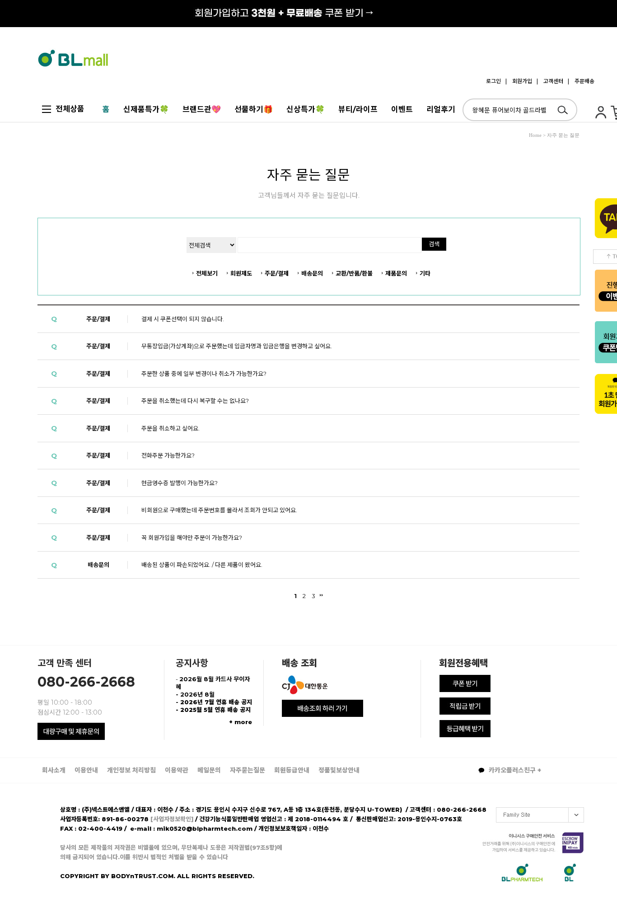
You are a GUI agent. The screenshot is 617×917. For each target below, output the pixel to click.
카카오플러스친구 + (514, 770)
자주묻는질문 (247, 770)
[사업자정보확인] (171, 819)
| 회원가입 (518, 81)
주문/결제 (277, 273)
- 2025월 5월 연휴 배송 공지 (213, 709)
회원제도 (241, 273)
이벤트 (402, 109)
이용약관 (176, 770)
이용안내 (86, 770)
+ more (240, 721)
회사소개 (53, 770)
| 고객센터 (550, 81)
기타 (425, 273)
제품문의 (396, 273)
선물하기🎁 (253, 109)
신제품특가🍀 (146, 109)
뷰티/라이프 (358, 109)
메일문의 (209, 770)
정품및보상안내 (339, 770)
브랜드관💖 (201, 109)
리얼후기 (440, 109)
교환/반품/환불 (354, 273)
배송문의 (312, 273)
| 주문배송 (581, 81)
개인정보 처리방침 (131, 770)
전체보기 (207, 273)
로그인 (493, 81)
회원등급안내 (291, 770)
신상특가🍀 (305, 109)
